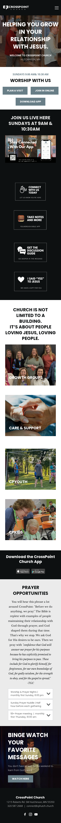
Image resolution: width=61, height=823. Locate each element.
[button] (57, 8)
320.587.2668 (15, 805)
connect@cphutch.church (40, 805)
